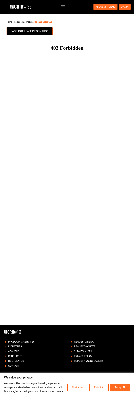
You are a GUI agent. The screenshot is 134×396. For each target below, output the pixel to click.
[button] (62, 6)
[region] (67, 384)
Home (9, 22)
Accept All (120, 387)
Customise (77, 387)
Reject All (99, 387)
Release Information (23, 22)
